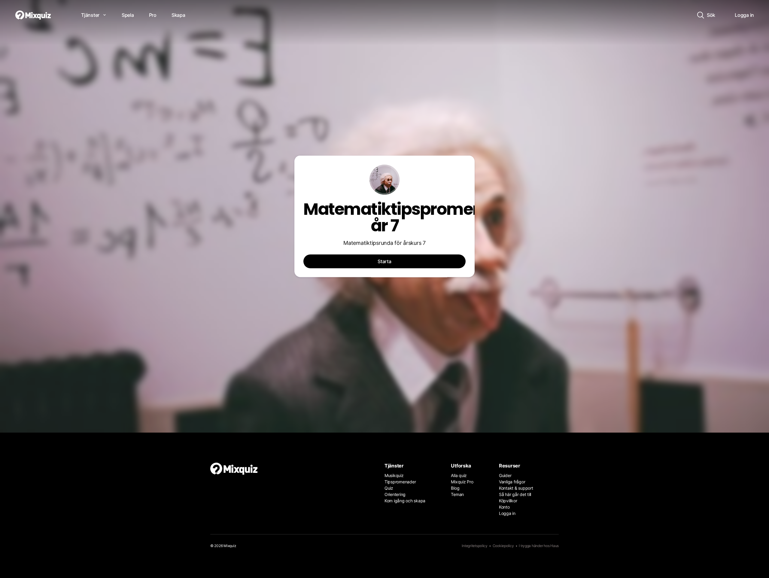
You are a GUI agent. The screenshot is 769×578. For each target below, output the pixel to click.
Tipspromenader (400, 481)
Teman (457, 494)
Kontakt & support (516, 488)
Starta (384, 261)
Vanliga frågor (512, 481)
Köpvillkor (508, 500)
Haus (554, 545)
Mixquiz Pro (462, 481)
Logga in (507, 513)
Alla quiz (459, 475)
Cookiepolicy (503, 545)
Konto (504, 507)
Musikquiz (394, 475)
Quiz (388, 488)
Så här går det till (515, 494)
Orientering (395, 494)
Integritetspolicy (475, 545)
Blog (455, 488)
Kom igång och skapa (404, 500)
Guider (505, 475)
